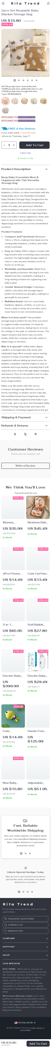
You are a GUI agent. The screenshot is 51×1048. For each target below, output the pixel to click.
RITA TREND (9, 969)
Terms (33, 1028)
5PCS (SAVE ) (9, 120)
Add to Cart (38, 1043)
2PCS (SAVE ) (9, 117)
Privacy (40, 1028)
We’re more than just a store (18, 996)
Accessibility (25, 1030)
